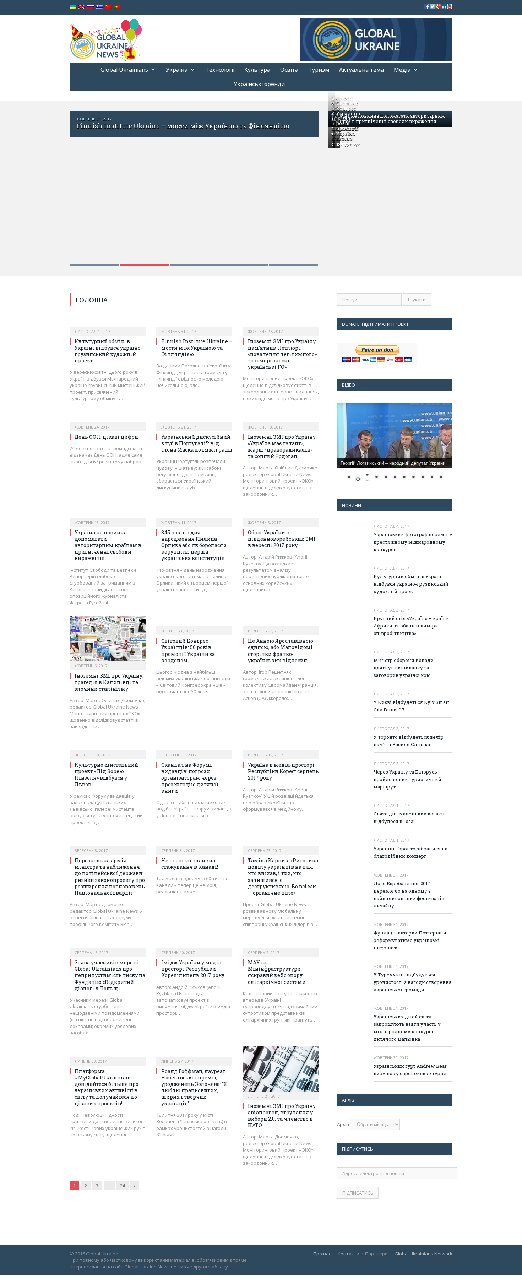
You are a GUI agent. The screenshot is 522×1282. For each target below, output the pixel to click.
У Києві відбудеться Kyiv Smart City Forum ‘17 (411, 706)
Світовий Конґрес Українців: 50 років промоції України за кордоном (348, 123)
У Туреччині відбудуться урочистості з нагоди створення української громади (413, 982)
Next (306, 184)
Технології (219, 70)
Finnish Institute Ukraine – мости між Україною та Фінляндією (183, 126)
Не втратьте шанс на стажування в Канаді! (189, 863)
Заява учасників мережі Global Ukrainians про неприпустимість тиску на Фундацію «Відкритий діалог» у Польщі (110, 975)
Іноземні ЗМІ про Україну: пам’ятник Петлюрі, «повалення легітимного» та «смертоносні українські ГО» (282, 354)
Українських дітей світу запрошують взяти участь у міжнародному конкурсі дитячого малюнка (407, 1027)
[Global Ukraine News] (106, 38)
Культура (257, 70)
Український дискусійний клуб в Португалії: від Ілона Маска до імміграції (196, 443)
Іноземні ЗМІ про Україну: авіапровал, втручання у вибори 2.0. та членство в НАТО (282, 1116)
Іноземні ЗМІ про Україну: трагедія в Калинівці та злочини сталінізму (109, 682)
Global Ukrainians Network (423, 1253)
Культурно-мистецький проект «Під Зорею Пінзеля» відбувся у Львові (106, 774)
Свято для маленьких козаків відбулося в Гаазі (410, 817)
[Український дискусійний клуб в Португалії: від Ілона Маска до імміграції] (194, 419)
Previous (82, 184)
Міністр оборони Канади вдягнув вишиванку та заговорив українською (404, 667)
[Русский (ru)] (90, 7)
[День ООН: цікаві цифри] (108, 419)
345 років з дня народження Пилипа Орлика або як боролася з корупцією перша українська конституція (194, 545)
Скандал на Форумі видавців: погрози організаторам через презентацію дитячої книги (189, 777)
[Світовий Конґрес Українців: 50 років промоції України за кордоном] (194, 623)
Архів (343, 1124)
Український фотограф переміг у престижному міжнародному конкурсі (413, 542)
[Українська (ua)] (73, 7)
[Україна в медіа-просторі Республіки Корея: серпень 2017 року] (281, 747)
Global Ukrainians (124, 70)
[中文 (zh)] (108, 7)
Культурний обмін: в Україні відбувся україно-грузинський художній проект (108, 351)
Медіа (402, 70)
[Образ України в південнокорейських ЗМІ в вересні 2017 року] (281, 514)
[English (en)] (81, 7)
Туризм (318, 70)
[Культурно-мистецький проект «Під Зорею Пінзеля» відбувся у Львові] (108, 747)
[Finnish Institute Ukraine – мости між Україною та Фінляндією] (194, 323)
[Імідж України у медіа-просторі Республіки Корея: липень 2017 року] (194, 944)
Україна (176, 70)
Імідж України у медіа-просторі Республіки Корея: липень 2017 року (192, 969)
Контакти (348, 1253)
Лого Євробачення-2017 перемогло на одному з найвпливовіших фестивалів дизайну (409, 894)
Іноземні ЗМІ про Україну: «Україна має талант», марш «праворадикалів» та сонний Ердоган (282, 446)
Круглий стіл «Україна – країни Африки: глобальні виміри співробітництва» (411, 625)
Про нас (322, 1253)
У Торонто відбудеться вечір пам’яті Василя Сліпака (409, 741)
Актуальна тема (361, 70)
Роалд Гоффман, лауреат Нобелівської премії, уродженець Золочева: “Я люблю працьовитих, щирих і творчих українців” (194, 1087)
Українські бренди (259, 84)
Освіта (289, 70)
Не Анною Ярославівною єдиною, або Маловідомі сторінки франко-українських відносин (280, 650)
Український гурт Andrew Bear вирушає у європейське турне (410, 1070)
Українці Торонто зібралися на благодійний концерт (410, 852)
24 (122, 1186)
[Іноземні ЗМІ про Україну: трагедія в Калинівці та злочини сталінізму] (108, 641)
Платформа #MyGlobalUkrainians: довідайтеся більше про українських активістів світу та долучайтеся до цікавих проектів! (106, 1087)
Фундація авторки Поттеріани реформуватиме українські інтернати (410, 940)
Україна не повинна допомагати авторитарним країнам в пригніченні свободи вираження (388, 118)
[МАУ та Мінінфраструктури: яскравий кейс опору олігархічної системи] (281, 944)
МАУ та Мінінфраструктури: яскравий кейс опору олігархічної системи (277, 972)
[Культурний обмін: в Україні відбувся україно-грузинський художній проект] (108, 323)
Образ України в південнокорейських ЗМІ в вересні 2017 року (282, 539)
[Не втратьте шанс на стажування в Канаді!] (194, 842)
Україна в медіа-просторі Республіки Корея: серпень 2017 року (283, 771)
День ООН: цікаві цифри (106, 436)
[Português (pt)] (117, 7)
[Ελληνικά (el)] (99, 7)
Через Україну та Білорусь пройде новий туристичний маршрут (407, 779)
